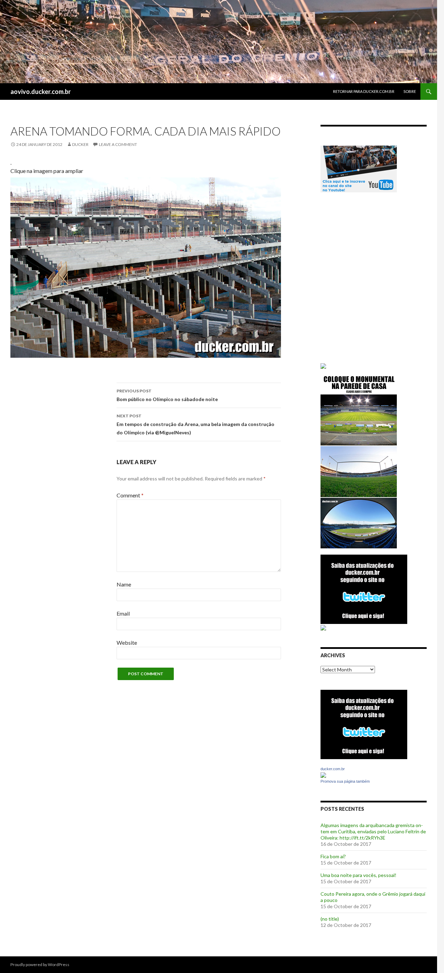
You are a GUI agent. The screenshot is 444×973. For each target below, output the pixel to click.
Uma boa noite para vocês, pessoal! (358, 875)
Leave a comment (118, 144)
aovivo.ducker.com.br (40, 91)
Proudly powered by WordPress (39, 964)
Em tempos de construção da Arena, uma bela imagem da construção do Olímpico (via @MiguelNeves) (195, 424)
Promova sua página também (345, 781)
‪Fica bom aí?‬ (333, 856)
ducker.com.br (333, 769)
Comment (130, 495)
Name (124, 584)
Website (127, 642)
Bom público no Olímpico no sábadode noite (167, 395)
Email (123, 613)
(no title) (330, 919)
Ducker (80, 144)
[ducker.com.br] (323, 774)
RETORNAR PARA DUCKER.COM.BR (363, 91)
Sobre (409, 91)
